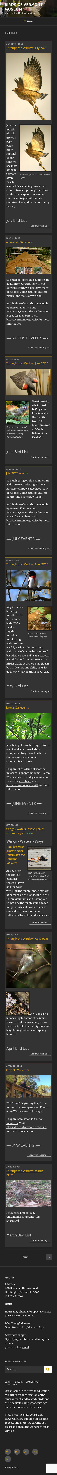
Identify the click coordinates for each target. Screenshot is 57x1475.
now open (27, 1107)
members (25, 315)
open (9, 307)
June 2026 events (17, 707)
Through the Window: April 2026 (27, 938)
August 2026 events (19, 242)
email (25, 1347)
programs (12, 291)
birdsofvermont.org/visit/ (22, 319)
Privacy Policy (11, 1467)
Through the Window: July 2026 (26, 48)
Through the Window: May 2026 (27, 564)
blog (31, 1418)
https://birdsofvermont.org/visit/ (26, 1127)
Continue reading (41, 226)
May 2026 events (17, 1070)
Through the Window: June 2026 (27, 363)
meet (15, 1414)
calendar (28, 1315)
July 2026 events (17, 473)
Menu (30, 21)
